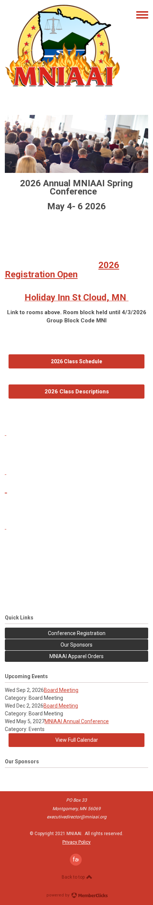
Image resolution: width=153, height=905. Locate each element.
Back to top (74, 877)
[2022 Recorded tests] (6, 489)
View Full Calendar (76, 740)
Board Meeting (61, 690)
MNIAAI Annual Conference (77, 721)
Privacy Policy (76, 842)
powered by (58, 895)
